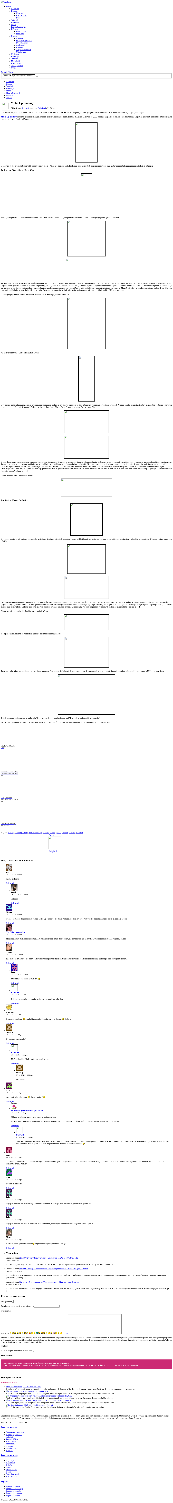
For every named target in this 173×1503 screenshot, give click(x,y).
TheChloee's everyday (15, 932)
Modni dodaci (11, 1469)
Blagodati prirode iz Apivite (41, 1391)
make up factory (21, 832)
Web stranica (6, 1311)
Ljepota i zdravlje (13, 1486)
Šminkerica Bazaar (9, 1455)
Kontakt (19, 47)
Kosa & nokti (21, 15)
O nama (14, 36)
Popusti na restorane (14, 1493)
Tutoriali (14, 20)
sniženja (72, 832)
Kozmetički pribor (13, 1476)
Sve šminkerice (22, 43)
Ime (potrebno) (7, 1301)
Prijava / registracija (24, 40)
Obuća (8, 1467)
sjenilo (58, 832)
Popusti (4, 1481)
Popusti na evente (13, 1495)
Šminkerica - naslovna (15, 1432)
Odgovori (10, 883)
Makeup (19, 13)
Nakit (8, 1472)
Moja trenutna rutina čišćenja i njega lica (56, 1400)
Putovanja (20, 34)
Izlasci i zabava (22, 31)
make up (11, 832)
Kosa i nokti (16, 63)
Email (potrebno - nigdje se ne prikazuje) (17, 1306)
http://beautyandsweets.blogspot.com (27, 1110)
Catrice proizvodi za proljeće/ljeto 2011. (56, 1396)
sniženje (79, 832)
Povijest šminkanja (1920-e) (41, 1405)
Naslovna (15, 9)
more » (65, 1333)
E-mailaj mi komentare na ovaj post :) (19, 1351)
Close (51, 835)
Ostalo (13, 68)
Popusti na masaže (13, 1491)
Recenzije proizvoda (14, 1435)
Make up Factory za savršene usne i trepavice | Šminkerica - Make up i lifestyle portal (53, 1269)
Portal (8, 6)
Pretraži (4, 72)
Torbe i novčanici (13, 1474)
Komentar (5, 1333)
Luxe (18, 18)
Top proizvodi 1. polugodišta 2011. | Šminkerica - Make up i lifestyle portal (49, 1282)
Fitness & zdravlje (18, 27)
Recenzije (15, 22)
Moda (13, 25)
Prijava (10, 72)
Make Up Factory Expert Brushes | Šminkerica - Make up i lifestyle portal (48, 1258)
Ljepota (14, 11)
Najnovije (10, 1460)
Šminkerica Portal (9, 1427)
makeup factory (35, 832)
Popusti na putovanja (14, 1489)
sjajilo (52, 832)
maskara (46, 832)
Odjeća (9, 1465)
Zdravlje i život (17, 65)
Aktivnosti (20, 45)
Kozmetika (10, 1463)
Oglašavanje (21, 52)
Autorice (19, 38)
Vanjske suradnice (23, 50)
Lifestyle (14, 29)
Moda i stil (15, 61)
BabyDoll (42, 108)
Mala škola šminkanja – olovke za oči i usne (23, 1387)
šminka (65, 832)
